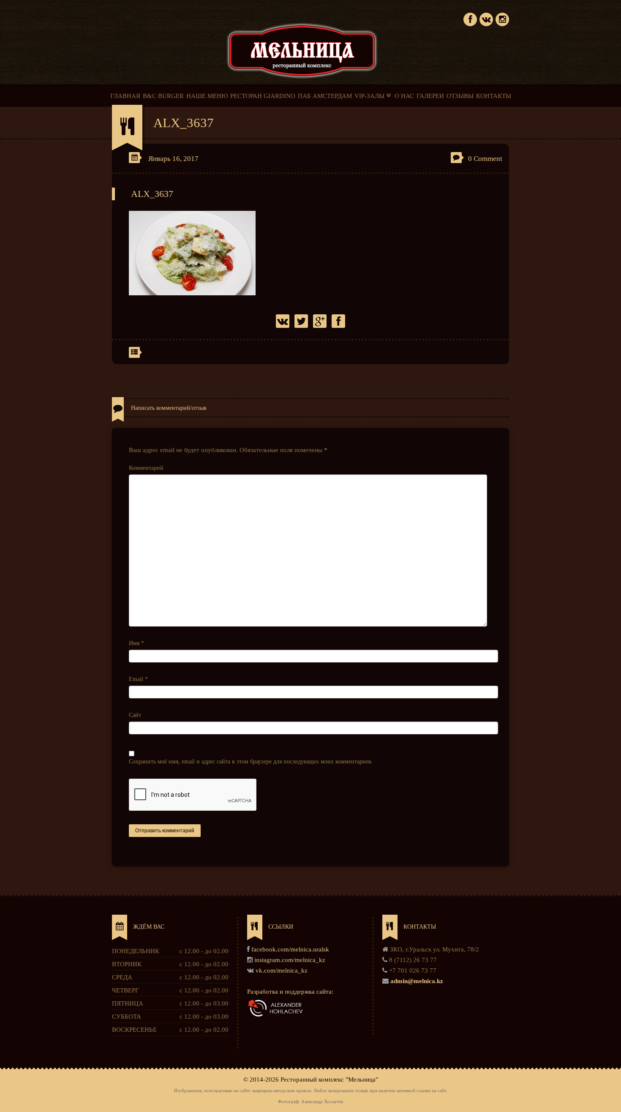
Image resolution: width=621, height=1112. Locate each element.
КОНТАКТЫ (493, 96)
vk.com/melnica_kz (282, 970)
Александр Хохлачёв (322, 1101)
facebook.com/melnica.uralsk (290, 949)
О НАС (404, 96)
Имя (136, 643)
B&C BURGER (163, 96)
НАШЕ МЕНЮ (207, 96)
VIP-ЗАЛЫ (370, 96)
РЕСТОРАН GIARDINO (262, 96)
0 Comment (485, 159)
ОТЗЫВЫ (460, 96)
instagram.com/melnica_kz (289, 960)
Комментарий (146, 468)
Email (138, 679)
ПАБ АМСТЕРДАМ (325, 96)
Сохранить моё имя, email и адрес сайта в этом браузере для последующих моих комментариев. (251, 761)
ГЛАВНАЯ (125, 96)
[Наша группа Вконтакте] (486, 18)
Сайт (135, 715)
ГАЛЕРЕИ (430, 96)
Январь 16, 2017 (173, 159)
